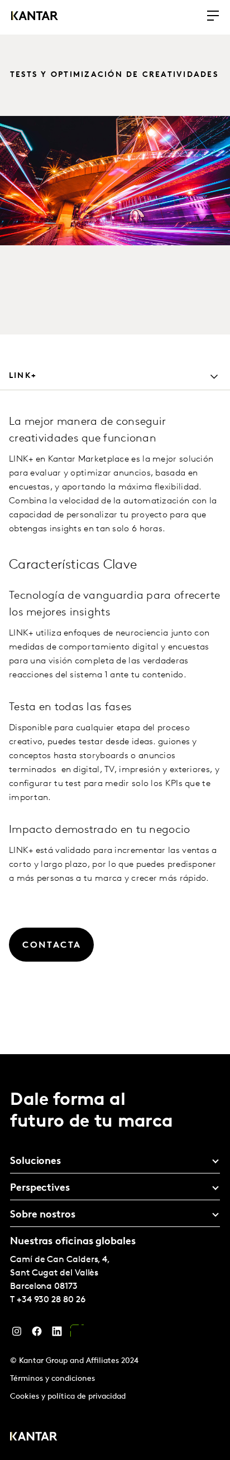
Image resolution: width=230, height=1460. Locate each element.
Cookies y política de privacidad (68, 1397)
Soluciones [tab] (35, 1162)
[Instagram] (16, 1334)
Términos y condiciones (52, 1379)
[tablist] (115, 1257)
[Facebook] (37, 1334)
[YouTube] (77, 1334)
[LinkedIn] (57, 1334)
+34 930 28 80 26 (51, 1300)
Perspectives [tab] (40, 1188)
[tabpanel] (115, 720)
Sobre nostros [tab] (42, 1215)
